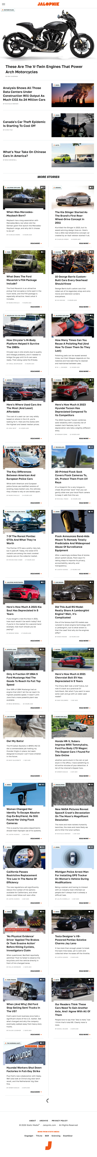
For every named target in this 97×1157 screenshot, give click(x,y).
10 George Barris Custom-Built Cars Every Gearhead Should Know (71, 280)
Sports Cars (11, 649)
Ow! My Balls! (15, 741)
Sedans (58, 187)
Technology (59, 447)
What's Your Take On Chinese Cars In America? (24, 154)
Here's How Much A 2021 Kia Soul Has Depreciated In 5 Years (24, 610)
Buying (57, 649)
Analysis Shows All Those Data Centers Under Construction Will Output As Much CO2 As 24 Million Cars (24, 94)
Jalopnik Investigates (15, 582)
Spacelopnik (60, 784)
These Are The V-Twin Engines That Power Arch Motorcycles (44, 69)
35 (43, 649)
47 (43, 1043)
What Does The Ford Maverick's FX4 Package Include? (22, 280)
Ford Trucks (11, 979)
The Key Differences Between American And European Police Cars (21, 475)
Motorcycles (9, 10)
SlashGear (68, 1136)
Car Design (59, 582)
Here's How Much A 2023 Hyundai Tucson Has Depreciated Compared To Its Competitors (71, 410)
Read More (35, 243)
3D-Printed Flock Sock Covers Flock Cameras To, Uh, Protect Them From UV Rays (71, 477)
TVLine (39, 1136)
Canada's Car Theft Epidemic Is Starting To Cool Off (24, 124)
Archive (44, 1121)
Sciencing (56, 1136)
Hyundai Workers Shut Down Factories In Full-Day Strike (24, 1069)
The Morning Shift (13, 1043)
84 (43, 847)
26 (92, 980)
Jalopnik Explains (13, 187)
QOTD (57, 145)
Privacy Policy (60, 1121)
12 (43, 447)
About (32, 1121)
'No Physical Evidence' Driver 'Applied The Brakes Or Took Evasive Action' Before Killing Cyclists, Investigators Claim (23, 943)
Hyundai (58, 380)
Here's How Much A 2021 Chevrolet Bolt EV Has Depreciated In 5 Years (70, 678)
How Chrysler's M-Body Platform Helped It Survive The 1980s (23, 344)
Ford (8, 252)
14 (92, 447)
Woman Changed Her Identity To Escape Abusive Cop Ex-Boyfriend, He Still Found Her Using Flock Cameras (23, 816)
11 (43, 316)
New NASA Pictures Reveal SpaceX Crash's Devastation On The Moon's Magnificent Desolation (72, 814)
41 (43, 912)
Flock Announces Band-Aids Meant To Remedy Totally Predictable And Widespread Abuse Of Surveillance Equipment (72, 543)
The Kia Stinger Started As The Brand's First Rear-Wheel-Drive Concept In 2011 (71, 217)
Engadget (29, 1136)
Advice (9, 380)
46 (92, 512)
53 (92, 847)
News (57, 85)
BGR (47, 1136)
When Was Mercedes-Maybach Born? (20, 214)
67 (43, 716)
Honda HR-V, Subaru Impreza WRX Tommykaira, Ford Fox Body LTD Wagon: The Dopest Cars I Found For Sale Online (72, 748)
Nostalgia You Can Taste (16, 315)
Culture (58, 252)
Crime (57, 115)
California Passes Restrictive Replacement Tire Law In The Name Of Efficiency (22, 877)
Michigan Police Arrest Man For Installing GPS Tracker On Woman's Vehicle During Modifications (72, 877)
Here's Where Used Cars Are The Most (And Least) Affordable (24, 408)
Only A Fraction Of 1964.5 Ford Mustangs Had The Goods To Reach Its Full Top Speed (24, 679)
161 (42, 784)
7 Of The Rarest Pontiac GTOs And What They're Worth (21, 540)
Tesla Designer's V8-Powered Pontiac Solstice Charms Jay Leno (70, 940)
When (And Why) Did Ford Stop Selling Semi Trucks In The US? (23, 1008)
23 (92, 912)
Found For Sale (61, 716)
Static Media (33, 1125)
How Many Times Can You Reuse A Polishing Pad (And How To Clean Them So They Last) (72, 345)
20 (92, 784)
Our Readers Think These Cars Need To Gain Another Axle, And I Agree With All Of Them (72, 1009)
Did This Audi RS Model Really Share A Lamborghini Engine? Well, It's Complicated (72, 612)
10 (43, 512)
